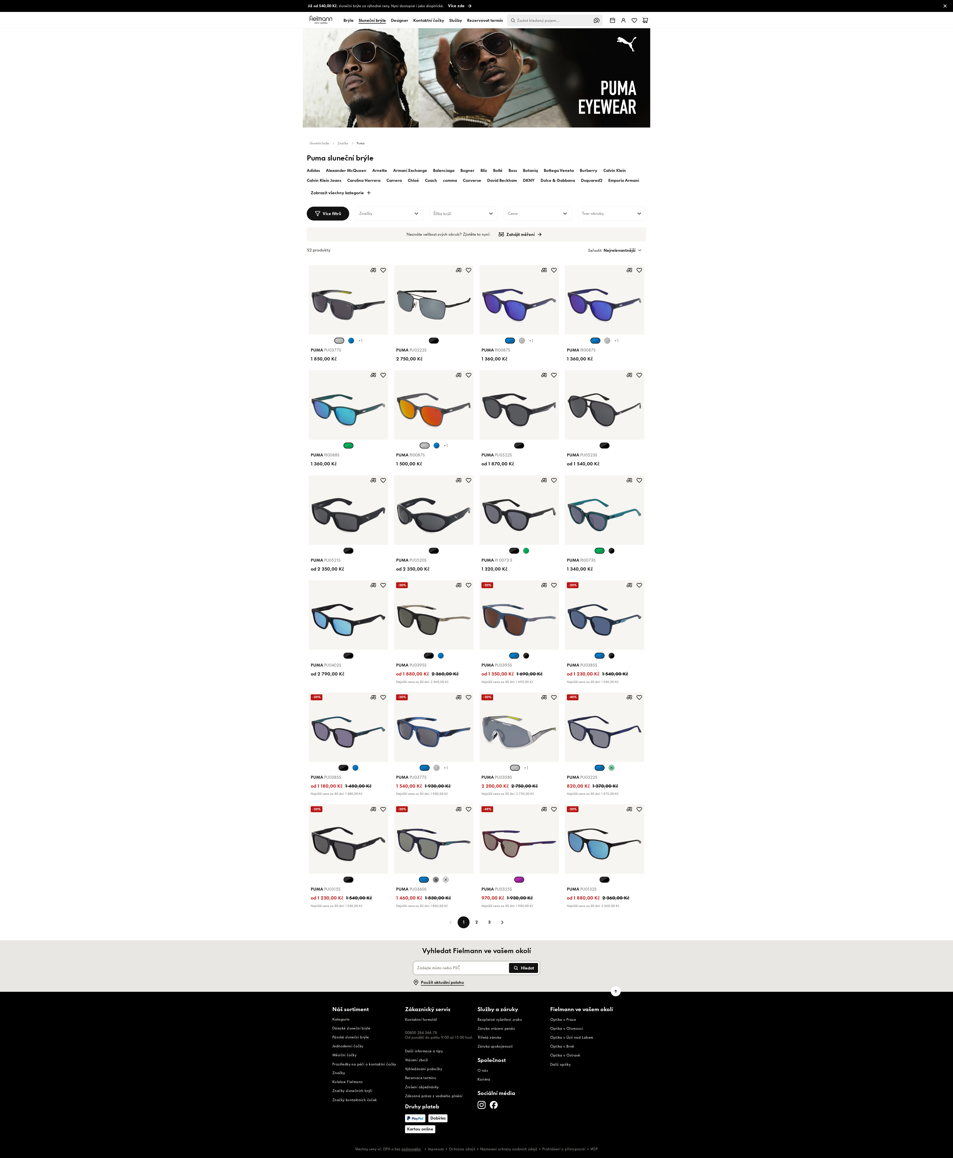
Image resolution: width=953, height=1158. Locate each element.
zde (454, 601)
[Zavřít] (531, 498)
